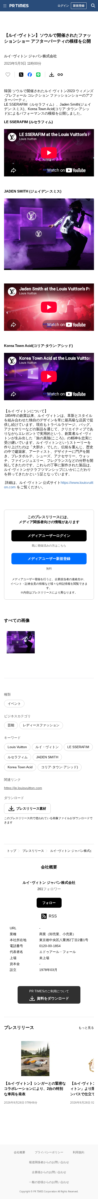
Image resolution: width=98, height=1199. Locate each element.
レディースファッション (41, 725)
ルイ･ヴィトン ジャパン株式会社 (73, 851)
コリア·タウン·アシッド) (59, 767)
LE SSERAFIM (78, 747)
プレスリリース (33, 851)
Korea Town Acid (20, 767)
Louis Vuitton (17, 747)
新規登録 (78, 6)
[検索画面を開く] (93, 6)
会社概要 (19, 1152)
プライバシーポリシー (49, 1152)
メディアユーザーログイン (49, 536)
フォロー (49, 903)
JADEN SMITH (47, 757)
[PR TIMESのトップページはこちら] (19, 6)
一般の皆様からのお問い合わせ (49, 1182)
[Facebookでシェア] (30, 74)
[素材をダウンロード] (51, 74)
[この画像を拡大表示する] (20, 642)
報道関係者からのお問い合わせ (49, 1162)
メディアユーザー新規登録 (49, 559)
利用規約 (78, 1152)
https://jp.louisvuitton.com (23, 788)
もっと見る (86, 1027)
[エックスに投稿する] (21, 74)
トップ (11, 851)
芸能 (11, 725)
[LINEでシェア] (38, 74)
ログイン (63, 6)
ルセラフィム (18, 757)
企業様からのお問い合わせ (49, 1172)
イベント (14, 703)
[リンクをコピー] (60, 74)
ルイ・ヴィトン (47, 747)
